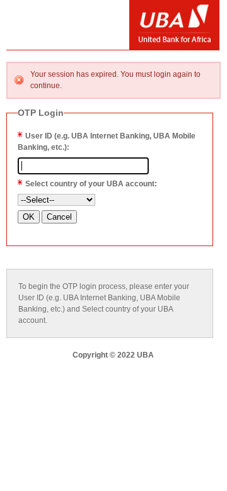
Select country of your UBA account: (91, 183)
